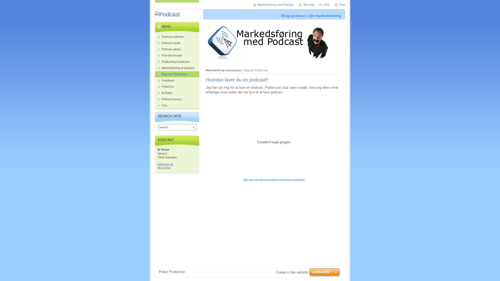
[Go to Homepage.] (167, 14)
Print (342, 4)
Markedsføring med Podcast (275, 4)
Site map (308, 4)
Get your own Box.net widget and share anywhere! (274, 179)
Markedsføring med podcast (223, 70)
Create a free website (292, 272)
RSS (326, 4)
